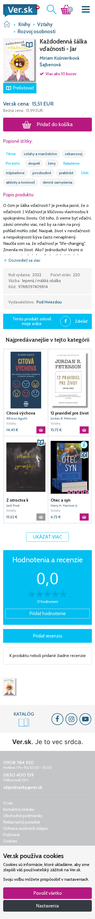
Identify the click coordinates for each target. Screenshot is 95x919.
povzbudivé (41, 172)
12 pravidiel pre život (70, 413)
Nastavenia (47, 905)
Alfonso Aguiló (16, 418)
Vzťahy (11, 423)
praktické (66, 172)
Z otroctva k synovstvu (17, 500)
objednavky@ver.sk (22, 787)
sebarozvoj (73, 153)
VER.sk (7, 24)
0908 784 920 (18, 762)
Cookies (10, 841)
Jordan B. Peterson (64, 418)
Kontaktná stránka (18, 809)
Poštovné (11, 834)
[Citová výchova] (25, 380)
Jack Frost (13, 505)
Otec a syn (60, 500)
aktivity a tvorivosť (20, 182)
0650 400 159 (18, 775)
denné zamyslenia (57, 182)
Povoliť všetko (48, 893)
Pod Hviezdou (49, 302)
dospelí (34, 163)
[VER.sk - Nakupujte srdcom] (20, 10)
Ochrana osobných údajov (25, 828)
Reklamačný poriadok (21, 822)
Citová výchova (20, 413)
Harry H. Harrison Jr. (64, 505)
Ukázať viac (47, 537)
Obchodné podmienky (22, 815)
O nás (8, 803)
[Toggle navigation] (86, 10)
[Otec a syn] (70, 467)
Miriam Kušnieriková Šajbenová (59, 61)
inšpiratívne (15, 172)
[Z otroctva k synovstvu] (25, 467)
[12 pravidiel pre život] (70, 380)
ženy (52, 163)
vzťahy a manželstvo (40, 153)
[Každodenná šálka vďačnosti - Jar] (9, 687)
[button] (19, 60)
